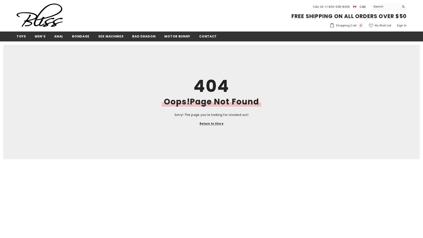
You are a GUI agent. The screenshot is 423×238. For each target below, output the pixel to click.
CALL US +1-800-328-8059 (331, 7)
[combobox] (385, 6)
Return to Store (211, 123)
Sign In (401, 25)
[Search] (388, 6)
